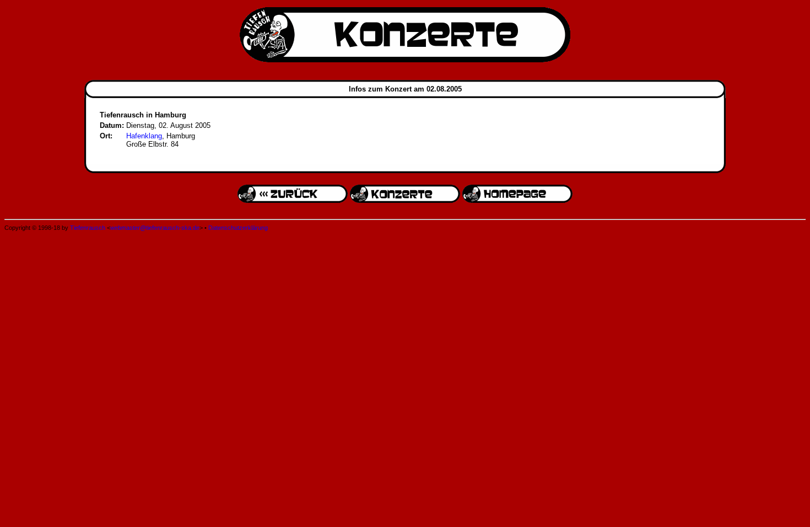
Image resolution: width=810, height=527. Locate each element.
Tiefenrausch (87, 227)
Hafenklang (144, 136)
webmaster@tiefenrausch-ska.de (154, 227)
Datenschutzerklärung (238, 227)
